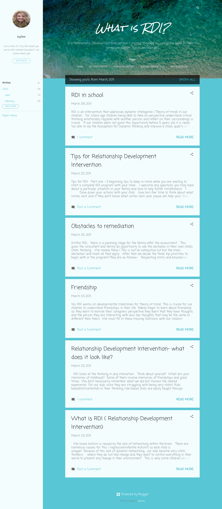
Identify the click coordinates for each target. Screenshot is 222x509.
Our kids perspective (152, 66)
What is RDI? (132, 28)
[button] (192, 93)
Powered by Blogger (134, 494)
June (7, 95)
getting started (98, 66)
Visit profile (21, 60)
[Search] (198, 8)
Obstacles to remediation (102, 226)
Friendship (84, 288)
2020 (5, 89)
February (9, 101)
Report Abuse (9, 115)
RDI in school (87, 95)
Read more (185, 137)
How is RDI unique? (124, 66)
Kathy (21, 37)
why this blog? (179, 66)
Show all (187, 79)
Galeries (141, 501)
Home (80, 66)
